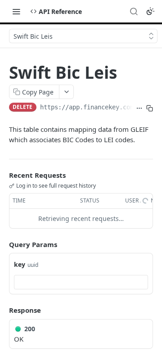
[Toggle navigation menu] (16, 11)
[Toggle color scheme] (150, 11)
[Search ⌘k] (133, 11)
